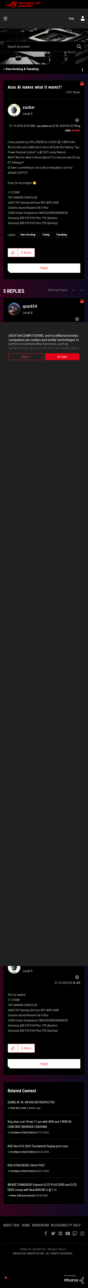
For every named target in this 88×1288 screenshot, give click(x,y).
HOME (26, 1225)
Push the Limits (18, 1108)
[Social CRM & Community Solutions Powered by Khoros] (74, 1279)
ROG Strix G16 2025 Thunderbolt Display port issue (38, 1146)
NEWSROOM (40, 1225)
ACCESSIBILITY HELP (66, 1225)
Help (71, 18)
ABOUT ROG (11, 1225)
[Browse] (7, 18)
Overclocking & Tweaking (22, 69)
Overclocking (27, 234)
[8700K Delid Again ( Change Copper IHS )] (81, 290)
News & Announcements (22, 1195)
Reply (44, 268)
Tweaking (61, 234)
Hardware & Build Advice (23, 1132)
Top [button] (6, 1278)
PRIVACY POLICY (57, 1249)
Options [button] (82, 69)
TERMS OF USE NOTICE (32, 1249)
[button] (13, 252)
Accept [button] (62, 356)
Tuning (46, 234)
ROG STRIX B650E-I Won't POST (26, 1165)
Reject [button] (25, 356)
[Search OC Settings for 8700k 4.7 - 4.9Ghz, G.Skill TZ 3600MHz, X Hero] (74, 290)
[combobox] (44, 46)
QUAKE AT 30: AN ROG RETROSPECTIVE (31, 1102)
